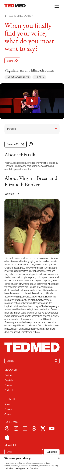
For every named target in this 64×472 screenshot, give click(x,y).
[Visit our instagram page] (16, 428)
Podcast (8, 390)
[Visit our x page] (43, 428)
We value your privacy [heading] (17, 458)
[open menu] (57, 5)
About (7, 404)
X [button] (59, 458)
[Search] (56, 361)
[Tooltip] (30, 144)
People (8, 385)
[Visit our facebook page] (7, 428)
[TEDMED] (15, 5)
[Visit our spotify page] (34, 428)
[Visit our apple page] (7, 437)
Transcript (12, 128)
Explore (8, 375)
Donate (8, 409)
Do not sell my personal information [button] (24, 468)
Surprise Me (13, 144)
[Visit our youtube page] (51, 428)
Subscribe (52, 451)
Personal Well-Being (18, 77)
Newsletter (12, 445)
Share (10, 60)
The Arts (39, 77)
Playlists (8, 380)
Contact (8, 414)
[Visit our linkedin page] (25, 428)
